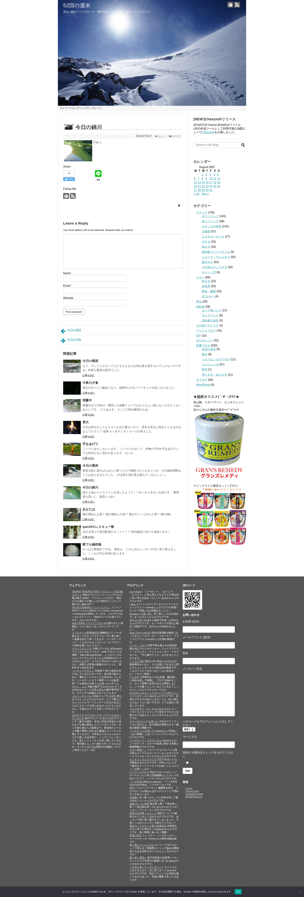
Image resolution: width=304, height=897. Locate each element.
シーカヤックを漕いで (141, 730)
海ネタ (206, 246)
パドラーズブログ (139, 772)
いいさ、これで (138, 645)
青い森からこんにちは (141, 845)
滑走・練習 (209, 291)
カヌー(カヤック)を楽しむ (143, 721)
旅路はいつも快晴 (139, 803)
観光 (204, 354)
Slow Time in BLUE (140, 632)
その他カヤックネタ (214, 267)
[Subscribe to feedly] (230, 5)
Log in (188, 788)
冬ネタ (206, 281)
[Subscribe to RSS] (237, 5)
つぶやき (134, 677)
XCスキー (208, 296)
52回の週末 (76, 5)
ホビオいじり (204, 340)
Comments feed (194, 793)
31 (211, 190)
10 (211, 178)
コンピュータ (210, 364)
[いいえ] (299, 891)
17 (211, 182)
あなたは (89, 509)
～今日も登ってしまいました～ (146, 867)
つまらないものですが (216, 359)
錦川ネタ (207, 262)
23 (207, 186)
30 (207, 190)
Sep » (205, 193)
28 (199, 190)
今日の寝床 (74, 330)
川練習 (206, 231)
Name (67, 273)
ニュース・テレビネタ (216, 256)
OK (238, 891)
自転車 (200, 306)
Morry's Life (135, 620)
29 (203, 190)
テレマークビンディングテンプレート (81, 108)
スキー (200, 277)
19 (218, 182)
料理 (204, 369)
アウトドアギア (206, 330)
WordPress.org (193, 796)
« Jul (196, 193)
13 (195, 182)
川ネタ (206, 241)
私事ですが (203, 345)
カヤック (201, 212)
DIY (198, 335)
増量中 (87, 400)
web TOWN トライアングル (87, 623)
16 (207, 182)
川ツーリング (210, 216)
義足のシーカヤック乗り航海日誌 (147, 826)
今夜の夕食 (90, 382)
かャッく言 (209, 272)
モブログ (201, 379)
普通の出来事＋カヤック (143, 813)
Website (68, 297)
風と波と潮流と (138, 857)
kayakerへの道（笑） (141, 613)
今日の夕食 (74, 339)
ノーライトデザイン (83, 670)
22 (203, 186)
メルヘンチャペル (82, 696)
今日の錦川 (90, 487)
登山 (199, 301)
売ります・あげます (214, 374)
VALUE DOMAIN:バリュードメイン (91, 607)
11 (214, 178)
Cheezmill (208, 132)
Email (67, 285)
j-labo (132, 604)
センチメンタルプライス (143, 759)
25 (214, 186)
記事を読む (89, 375)
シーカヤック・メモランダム (145, 740)
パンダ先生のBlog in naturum (145, 781)
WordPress (203, 384)
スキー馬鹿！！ (138, 749)
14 (199, 182)
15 (203, 182)
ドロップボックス (82, 648)
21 (199, 186)
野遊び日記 (135, 835)
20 (195, 186)
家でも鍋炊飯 (92, 544)
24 (211, 186)
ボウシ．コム (79, 686)
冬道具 (206, 286)
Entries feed (192, 791)
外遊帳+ (133, 797)
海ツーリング (210, 221)
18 (214, 182)
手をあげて (90, 444)
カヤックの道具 (211, 226)
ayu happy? (135, 591)
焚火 (86, 422)
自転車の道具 (210, 320)
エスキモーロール (213, 236)
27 (195, 190)
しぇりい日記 (136, 661)
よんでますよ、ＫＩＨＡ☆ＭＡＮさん (150, 708)
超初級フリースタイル (216, 251)
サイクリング (210, 315)
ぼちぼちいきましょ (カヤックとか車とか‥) (154, 692)
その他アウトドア (207, 325)
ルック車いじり (211, 310)
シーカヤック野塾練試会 (85, 632)
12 (218, 178)
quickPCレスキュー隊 (98, 527)
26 (218, 186)
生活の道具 (209, 349)
